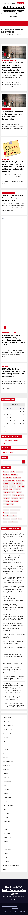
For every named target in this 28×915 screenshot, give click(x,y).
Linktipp (15, 495)
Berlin (13, 483)
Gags (19, 486)
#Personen (8, 109)
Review (15, 515)
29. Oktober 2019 (9, 203)
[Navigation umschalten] (14, 24)
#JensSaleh (14, 474)
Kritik (13, 492)
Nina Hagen (6, 501)
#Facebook (19, 471)
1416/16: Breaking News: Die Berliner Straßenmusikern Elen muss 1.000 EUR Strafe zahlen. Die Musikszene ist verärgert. (13, 167)
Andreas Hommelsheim (8, 480)
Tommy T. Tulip (17, 75)
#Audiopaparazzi (8, 725)
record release (7, 515)
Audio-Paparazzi (20, 480)
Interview (5, 489)
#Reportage (6, 825)
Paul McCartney (15, 501)
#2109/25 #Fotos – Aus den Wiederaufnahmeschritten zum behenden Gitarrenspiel (12, 669)
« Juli (4, 431)
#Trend (5, 845)
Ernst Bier (5, 486)
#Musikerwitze (7, 797)
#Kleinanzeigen (7, 781)
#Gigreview (5, 366)
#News (7, 159)
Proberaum (6, 513)
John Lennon (17, 489)
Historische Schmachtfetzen (11, 865)
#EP (3, 60)
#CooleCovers (7, 733)
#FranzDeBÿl (6, 474)
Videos (5, 521)
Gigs (23, 486)
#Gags (4, 753)
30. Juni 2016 (7, 347)
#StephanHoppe (7, 477)
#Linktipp (5, 793)
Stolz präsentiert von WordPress (9, 906)
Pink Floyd (17, 507)
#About (6, 911)
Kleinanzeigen (6, 492)
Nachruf (21, 498)
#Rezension (6, 829)
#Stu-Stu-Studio (7, 837)
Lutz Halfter (21, 495)
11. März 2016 (7, 75)
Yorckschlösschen (13, 521)
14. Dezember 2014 (9, 121)
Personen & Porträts (8, 504)
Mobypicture (6, 498)
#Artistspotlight (7, 717)
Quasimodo (13, 513)
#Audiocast (6, 721)
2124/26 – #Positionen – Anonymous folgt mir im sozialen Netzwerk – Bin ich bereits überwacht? (13, 534)
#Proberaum (6, 821)
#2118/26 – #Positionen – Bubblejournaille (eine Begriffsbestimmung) (10, 598)
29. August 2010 (8, 379)
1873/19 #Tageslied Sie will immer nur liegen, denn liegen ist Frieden (12, 197)
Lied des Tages (7, 495)
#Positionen (12, 60)
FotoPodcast (13, 486)
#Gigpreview (6, 765)
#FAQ (4, 745)
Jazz (10, 489)
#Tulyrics (5, 853)
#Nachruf (5, 801)
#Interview (6, 777)
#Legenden (6, 789)
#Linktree (17, 911)
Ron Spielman (6, 518)
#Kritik (7, 60)
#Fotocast (5, 749)
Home (2, 911)
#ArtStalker (6, 471)
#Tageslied (8, 192)
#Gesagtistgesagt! (8, 761)
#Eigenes (5, 737)
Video (19, 518)
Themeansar (15, 908)
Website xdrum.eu (8, 440)
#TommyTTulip (17, 477)
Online (8, 452)
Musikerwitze (14, 498)
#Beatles (12, 471)
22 (20, 420)
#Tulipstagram (7, 849)
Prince (17, 510)
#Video (13, 192)
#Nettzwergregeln (8, 805)
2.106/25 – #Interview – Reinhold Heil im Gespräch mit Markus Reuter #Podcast (13, 697)
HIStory (5, 869)
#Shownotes (6, 833)
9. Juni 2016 (7, 174)
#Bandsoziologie (7, 729)
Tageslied (14, 518)
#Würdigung (6, 861)
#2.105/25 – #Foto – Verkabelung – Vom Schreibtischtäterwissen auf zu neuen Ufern (13, 705)
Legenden (18, 492)
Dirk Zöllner (19, 483)
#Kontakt (12, 911)
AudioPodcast (6, 483)
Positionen (5, 510)
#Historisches (7, 773)
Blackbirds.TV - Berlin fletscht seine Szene (14, 890)
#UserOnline (23, 911)
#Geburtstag (6, 757)
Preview (12, 510)
